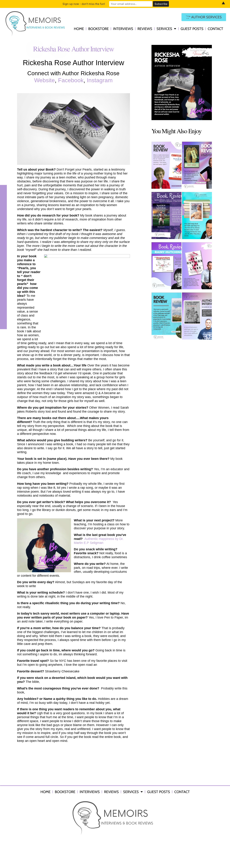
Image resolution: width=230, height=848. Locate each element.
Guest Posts (192, 29)
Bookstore (98, 29)
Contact (215, 29)
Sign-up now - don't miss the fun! (84, 4)
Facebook (71, 80)
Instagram (100, 80)
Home (79, 29)
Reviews (144, 29)
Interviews (123, 29)
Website (44, 80)
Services (164, 29)
